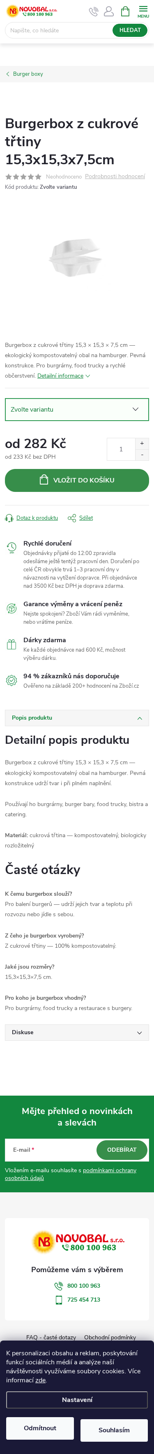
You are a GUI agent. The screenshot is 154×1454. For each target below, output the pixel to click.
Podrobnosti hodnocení (115, 176)
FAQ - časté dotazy (51, 1337)
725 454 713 (83, 1300)
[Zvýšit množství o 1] (142, 443)
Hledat (130, 30)
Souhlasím (114, 1430)
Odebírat (122, 1150)
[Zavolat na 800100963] (94, 11)
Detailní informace (60, 376)
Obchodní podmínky (110, 1337)
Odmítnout (40, 1428)
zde (40, 1380)
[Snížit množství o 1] (142, 454)
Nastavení (77, 1399)
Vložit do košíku (84, 480)
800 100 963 (83, 1286)
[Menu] (143, 11)
